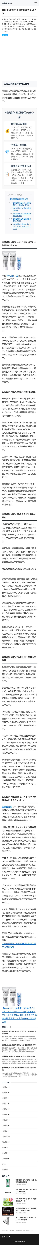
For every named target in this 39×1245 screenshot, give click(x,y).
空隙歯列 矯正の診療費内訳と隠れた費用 (22, 214)
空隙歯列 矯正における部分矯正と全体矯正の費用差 (22, 204)
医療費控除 (7, 806)
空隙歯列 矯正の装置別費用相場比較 (22, 209)
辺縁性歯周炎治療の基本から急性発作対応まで (19, 1045)
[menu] (35, 3)
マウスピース (12, 276)
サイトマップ (6, 1237)
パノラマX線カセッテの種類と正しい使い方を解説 (26, 1219)
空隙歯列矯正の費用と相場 (19, 199)
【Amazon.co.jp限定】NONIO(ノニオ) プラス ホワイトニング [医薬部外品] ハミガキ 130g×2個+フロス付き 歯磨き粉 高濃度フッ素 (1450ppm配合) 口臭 (19, 1015)
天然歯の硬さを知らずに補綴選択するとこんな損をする (26, 1209)
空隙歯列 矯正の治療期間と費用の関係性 (22, 220)
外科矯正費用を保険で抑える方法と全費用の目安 (26, 1190)
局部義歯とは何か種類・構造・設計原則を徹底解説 (26, 1181)
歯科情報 (5, 35)
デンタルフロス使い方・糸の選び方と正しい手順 (26, 1200)
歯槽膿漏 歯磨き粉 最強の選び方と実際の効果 (18, 1056)
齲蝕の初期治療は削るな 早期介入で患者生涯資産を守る (19, 1032)
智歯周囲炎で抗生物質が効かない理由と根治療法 (19, 1069)
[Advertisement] (19, 58)
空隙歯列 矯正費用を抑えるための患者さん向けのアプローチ (22, 226)
